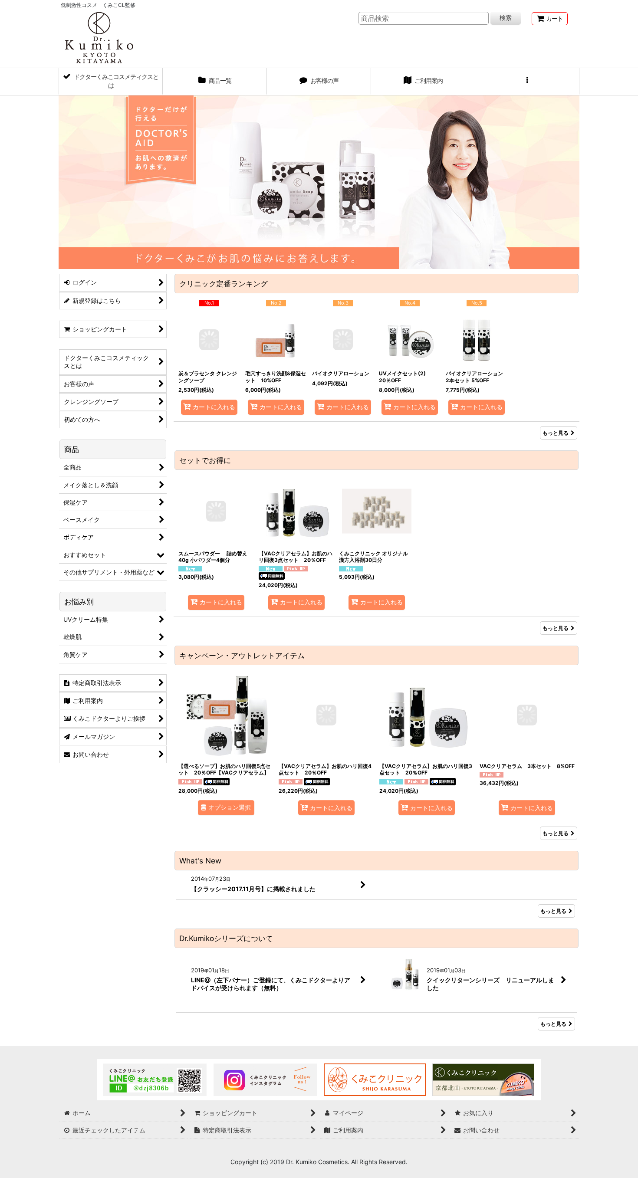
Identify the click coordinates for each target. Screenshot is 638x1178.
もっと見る (556, 433)
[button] (527, 81)
